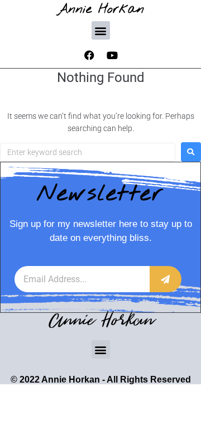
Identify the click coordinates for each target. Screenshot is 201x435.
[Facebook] (89, 55)
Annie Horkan (101, 9)
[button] (101, 30)
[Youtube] (112, 55)
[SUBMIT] (165, 279)
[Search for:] (87, 152)
